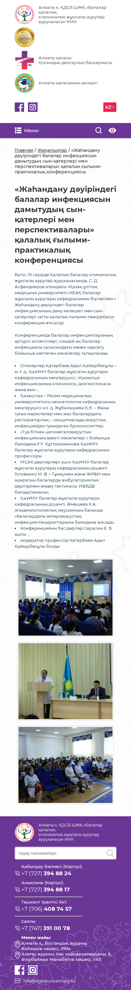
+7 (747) (45, 928)
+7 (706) (46, 909)
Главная (24, 150)
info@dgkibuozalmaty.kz (49, 980)
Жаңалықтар (52, 150)
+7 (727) (46, 873)
